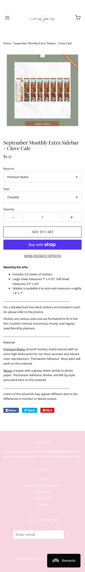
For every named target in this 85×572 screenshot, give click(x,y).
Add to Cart (42, 231)
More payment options (42, 256)
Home (7, 43)
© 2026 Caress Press (28, 558)
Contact (42, 504)
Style (6, 189)
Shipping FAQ (43, 498)
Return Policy (42, 492)
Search (42, 479)
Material (8, 168)
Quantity (8, 209)
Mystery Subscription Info (42, 485)
